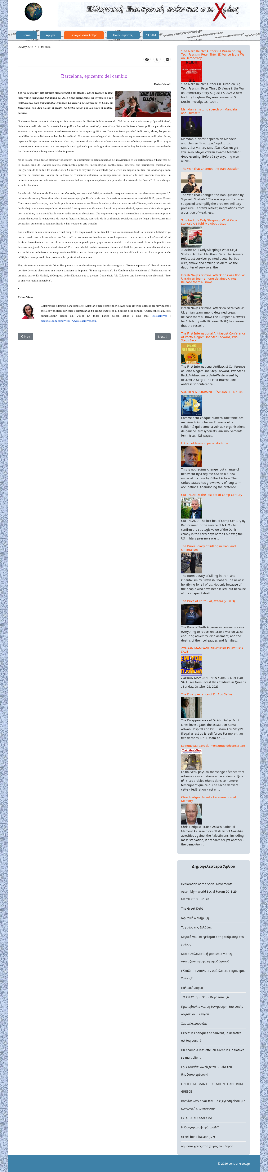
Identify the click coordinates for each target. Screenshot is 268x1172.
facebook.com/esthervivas (55, 320)
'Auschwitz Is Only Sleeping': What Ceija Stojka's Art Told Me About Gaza (209, 222)
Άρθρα (50, 35)
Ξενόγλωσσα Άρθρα (84, 35)
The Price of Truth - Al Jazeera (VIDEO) (208, 601)
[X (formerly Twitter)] (157, 59)
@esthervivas (159, 315)
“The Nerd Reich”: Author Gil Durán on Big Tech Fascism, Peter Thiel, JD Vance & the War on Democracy (213, 54)
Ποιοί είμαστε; (123, 35)
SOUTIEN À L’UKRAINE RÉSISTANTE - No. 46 (211, 392)
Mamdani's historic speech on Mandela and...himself (209, 111)
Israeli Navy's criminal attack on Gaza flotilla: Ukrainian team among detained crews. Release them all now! (213, 278)
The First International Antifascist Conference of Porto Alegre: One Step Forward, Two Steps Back (213, 336)
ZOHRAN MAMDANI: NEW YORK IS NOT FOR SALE (212, 650)
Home (26, 35)
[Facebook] (147, 59)
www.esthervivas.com (84, 320)
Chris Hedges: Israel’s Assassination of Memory (208, 799)
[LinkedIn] (167, 59)
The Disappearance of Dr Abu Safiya (206, 694)
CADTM (151, 35)
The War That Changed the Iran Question (210, 169)
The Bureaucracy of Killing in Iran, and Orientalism (208, 548)
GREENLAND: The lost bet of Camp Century (211, 495)
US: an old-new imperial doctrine (204, 443)
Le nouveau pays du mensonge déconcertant (213, 746)
